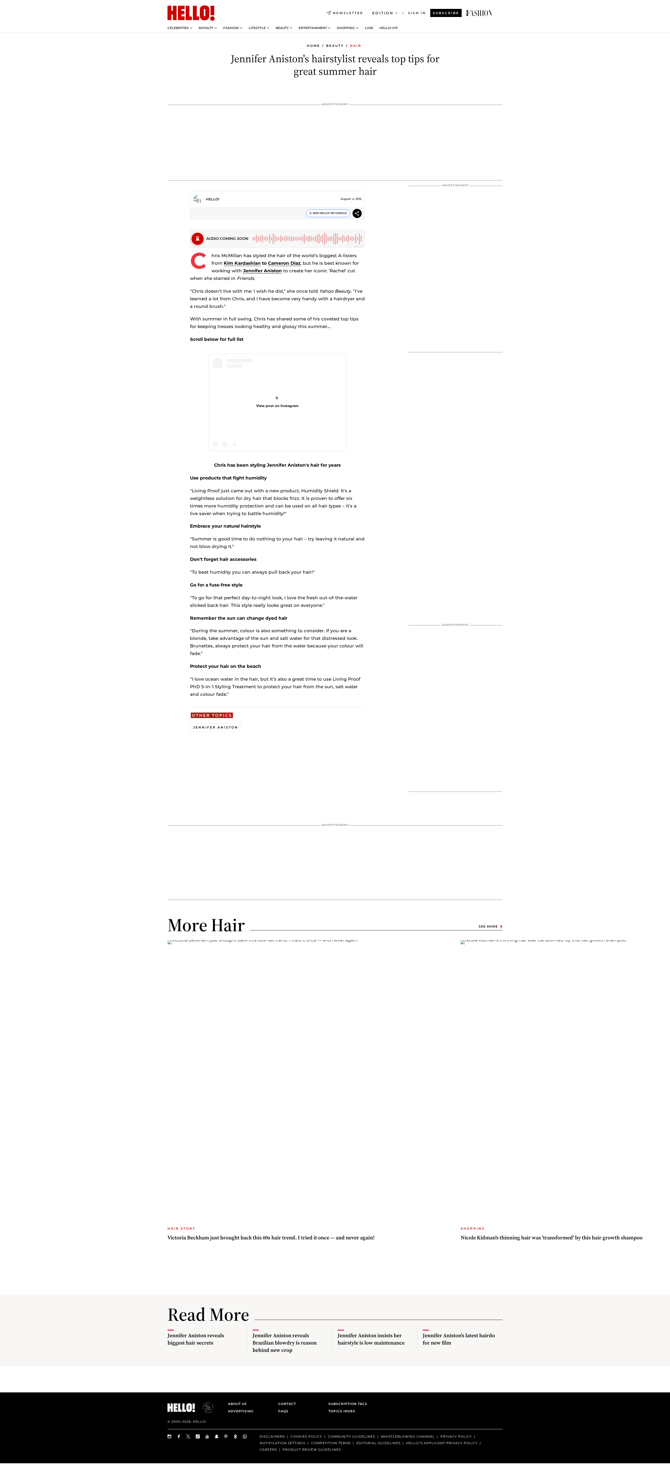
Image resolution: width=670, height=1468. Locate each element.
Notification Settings (282, 1443)
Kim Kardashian (242, 263)
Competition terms (331, 1443)
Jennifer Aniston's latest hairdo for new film (459, 1339)
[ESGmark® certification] (205, 1407)
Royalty (206, 28)
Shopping (346, 28)
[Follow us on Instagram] (170, 1436)
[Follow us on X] (188, 1436)
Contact (287, 1404)
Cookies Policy (306, 1436)
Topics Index (341, 1411)
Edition (382, 13)
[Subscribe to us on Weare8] (235, 1436)
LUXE (369, 28)
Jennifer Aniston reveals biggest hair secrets (196, 1339)
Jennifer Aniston (262, 270)
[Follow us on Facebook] (179, 1436)
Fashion (231, 28)
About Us (237, 1404)
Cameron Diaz (284, 263)
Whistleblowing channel (408, 1436)
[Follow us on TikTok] (198, 1436)
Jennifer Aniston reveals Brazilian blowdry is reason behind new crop (285, 1343)
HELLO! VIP (388, 28)
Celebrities (178, 28)
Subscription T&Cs (346, 1404)
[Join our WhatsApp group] (245, 1436)
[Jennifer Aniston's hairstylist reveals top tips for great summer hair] (479, 13)
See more (488, 926)
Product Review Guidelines (312, 1449)
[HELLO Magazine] (191, 13)
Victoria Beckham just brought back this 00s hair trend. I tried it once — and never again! (271, 1237)
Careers (268, 1449)
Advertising (241, 1411)
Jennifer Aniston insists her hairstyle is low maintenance (371, 1339)
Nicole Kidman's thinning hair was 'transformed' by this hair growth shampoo (552, 1237)
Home (313, 46)
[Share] (357, 214)
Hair (355, 46)
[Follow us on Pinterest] (226, 1436)
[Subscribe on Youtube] (207, 1436)
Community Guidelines (351, 1436)
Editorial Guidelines (378, 1443)
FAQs (283, 1411)
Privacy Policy (456, 1436)
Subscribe (446, 13)
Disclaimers (272, 1436)
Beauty (282, 28)
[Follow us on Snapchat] (217, 1436)
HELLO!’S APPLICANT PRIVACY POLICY (442, 1443)
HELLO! (212, 199)
